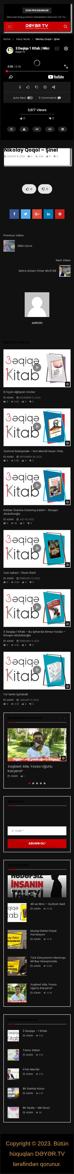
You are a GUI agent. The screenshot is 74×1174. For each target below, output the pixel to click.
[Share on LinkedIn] (48, 214)
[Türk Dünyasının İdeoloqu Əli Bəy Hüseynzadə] (17, 966)
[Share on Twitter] (25, 214)
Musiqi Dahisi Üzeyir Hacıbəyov (43, 932)
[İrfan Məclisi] (13, 1074)
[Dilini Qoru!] (9, 246)
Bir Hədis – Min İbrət (36, 1108)
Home (6, 39)
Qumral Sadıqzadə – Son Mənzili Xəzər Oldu (33, 451)
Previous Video (13, 235)
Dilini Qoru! (25, 246)
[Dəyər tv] (36, 26)
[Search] (65, 26)
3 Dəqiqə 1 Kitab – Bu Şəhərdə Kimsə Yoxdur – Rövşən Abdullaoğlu (34, 633)
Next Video (63, 260)
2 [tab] (33, 783)
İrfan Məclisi (31, 1069)
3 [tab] (37, 783)
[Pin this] (60, 214)
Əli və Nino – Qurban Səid (47, 904)
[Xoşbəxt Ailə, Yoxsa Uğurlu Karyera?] (17, 993)
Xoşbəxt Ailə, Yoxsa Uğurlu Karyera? (30, 768)
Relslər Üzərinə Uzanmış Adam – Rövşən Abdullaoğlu (30, 512)
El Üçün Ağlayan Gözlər (19, 392)
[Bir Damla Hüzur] (13, 1093)
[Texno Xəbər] (13, 1055)
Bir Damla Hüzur (34, 1088)
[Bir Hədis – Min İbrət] (13, 1112)
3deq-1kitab (23, 39)
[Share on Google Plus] (37, 214)
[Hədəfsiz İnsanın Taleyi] (37, 886)
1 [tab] (29, 783)
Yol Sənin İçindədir (15, 694)
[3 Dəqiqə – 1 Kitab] (13, 1035)
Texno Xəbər (31, 1050)
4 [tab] (41, 783)
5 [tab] (45, 783)
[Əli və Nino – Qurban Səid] (17, 912)
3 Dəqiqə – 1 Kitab (35, 1031)
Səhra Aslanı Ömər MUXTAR (37, 271)
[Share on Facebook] (14, 214)
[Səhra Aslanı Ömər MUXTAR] (65, 271)
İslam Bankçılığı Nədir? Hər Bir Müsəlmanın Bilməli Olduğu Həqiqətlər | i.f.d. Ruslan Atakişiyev (37, 17)
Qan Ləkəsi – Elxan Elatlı (19, 573)
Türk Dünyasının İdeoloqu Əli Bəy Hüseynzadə (48, 959)
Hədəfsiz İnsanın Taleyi (32, 889)
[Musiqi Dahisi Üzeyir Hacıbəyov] (17, 939)
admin (37, 323)
